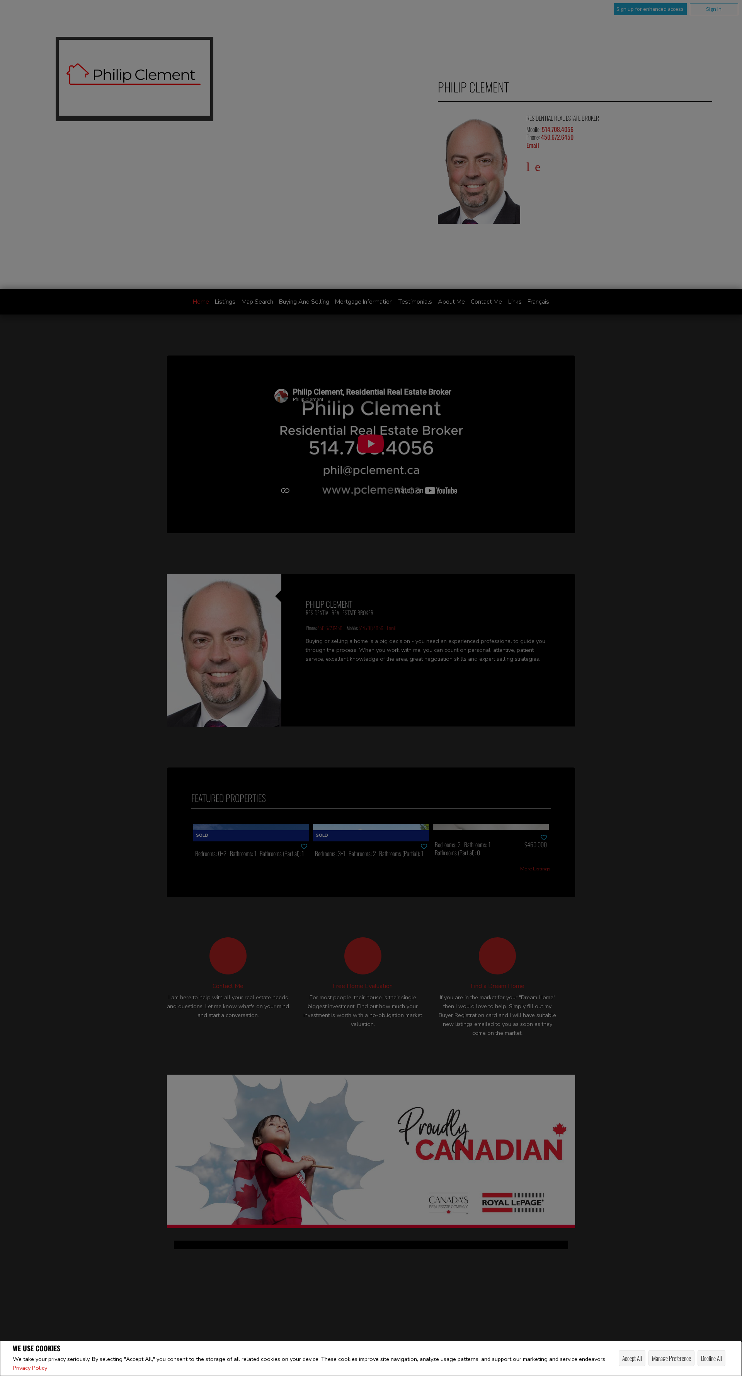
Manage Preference (671, 1358)
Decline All (711, 1358)
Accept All (632, 1358)
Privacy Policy (30, 1368)
